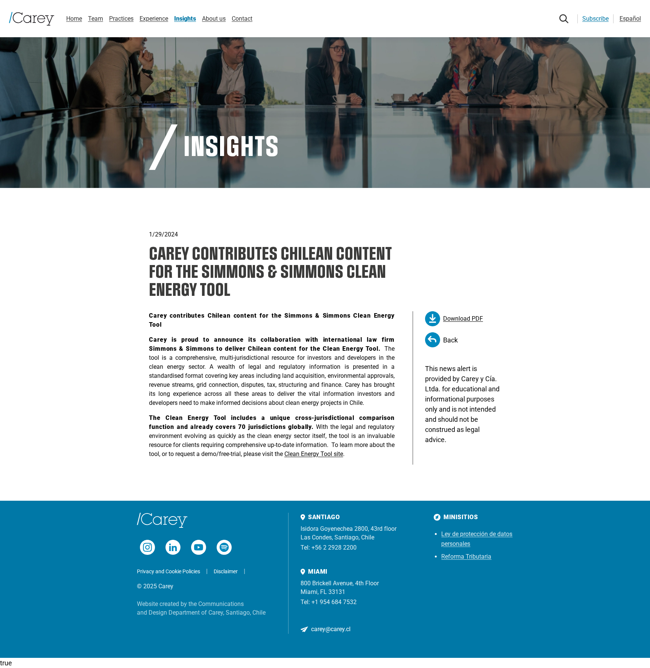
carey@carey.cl (331, 629)
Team (95, 18)
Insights (185, 18)
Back (450, 340)
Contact (242, 18)
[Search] (563, 18)
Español (630, 18)
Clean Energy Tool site (313, 453)
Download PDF (463, 318)
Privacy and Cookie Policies (168, 571)
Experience (154, 18)
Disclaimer (226, 571)
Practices (121, 18)
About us (214, 18)
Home (74, 18)
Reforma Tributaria (466, 556)
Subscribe (595, 18)
